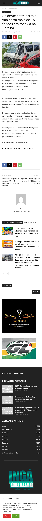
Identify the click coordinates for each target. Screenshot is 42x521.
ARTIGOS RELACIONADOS (13, 222)
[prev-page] (3, 273)
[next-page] (7, 273)
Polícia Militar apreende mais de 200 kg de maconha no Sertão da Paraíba (10, 182)
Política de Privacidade (11, 507)
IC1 (6, 32)
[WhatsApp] (20, 37)
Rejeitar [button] (7, 516)
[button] (3, 3)
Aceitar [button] (15, 516)
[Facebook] (4, 37)
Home (4, 8)
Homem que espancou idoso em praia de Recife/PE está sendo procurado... (27, 410)
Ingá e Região (12, 8)
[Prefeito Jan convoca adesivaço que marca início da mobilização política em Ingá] (7, 231)
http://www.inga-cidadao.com (21, 211)
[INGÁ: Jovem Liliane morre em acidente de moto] (7, 389)
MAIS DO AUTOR (30, 222)
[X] (9, 37)
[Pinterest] (15, 37)
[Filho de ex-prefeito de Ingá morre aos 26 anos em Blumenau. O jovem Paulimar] (7, 400)
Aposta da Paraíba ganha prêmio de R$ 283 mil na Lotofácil (30, 181)
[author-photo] (21, 205)
